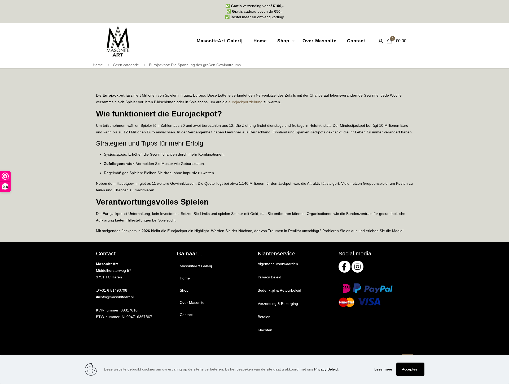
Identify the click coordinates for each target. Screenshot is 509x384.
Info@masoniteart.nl (117, 297)
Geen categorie (126, 65)
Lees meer (383, 369)
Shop (184, 290)
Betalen (264, 317)
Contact (186, 315)
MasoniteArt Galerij (196, 266)
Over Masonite (192, 302)
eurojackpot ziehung (245, 102)
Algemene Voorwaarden (278, 264)
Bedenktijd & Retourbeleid (279, 290)
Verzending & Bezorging (278, 303)
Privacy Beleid (269, 277)
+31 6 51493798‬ (113, 290)
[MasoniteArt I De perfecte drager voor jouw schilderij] (117, 41)
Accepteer (410, 369)
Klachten (265, 330)
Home (98, 65)
